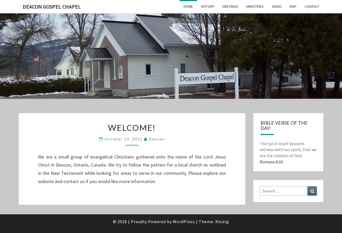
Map (293, 6)
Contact (312, 6)
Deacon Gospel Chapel (52, 6)
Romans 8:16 (271, 161)
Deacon (157, 139)
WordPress (184, 221)
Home (188, 6)
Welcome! (132, 127)
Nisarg (222, 221)
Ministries (255, 6)
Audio (277, 6)
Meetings (230, 6)
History (208, 6)
